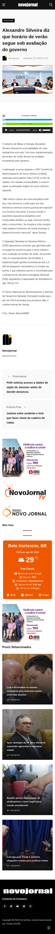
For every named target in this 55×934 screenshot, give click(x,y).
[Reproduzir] (6, 130)
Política (8, 21)
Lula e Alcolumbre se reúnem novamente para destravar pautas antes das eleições (24, 691)
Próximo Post (14, 407)
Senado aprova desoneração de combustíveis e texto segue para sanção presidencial (24, 802)
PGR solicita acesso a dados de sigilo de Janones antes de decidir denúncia (27, 387)
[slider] (47, 130)
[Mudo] (40, 130)
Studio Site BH (13, 923)
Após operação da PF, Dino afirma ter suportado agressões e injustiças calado (26, 746)
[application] (27, 130)
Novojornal (9, 350)
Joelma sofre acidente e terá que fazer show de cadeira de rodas (26, 418)
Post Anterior (20, 376)
